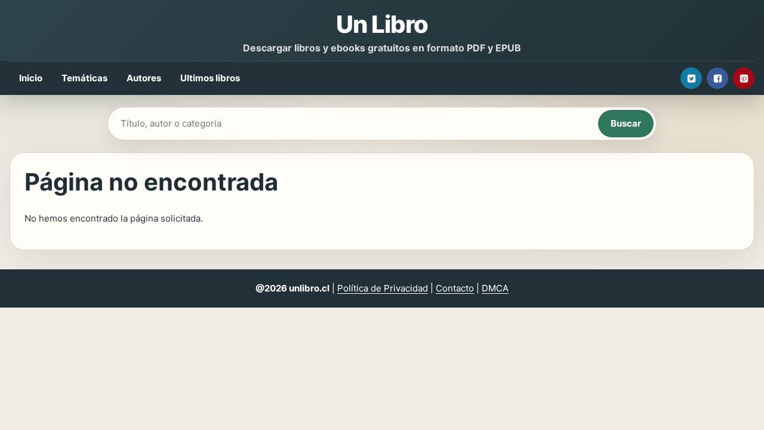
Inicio (30, 78)
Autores (144, 78)
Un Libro (382, 24)
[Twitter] (691, 78)
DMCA (495, 288)
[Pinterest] (743, 78)
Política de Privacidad (382, 288)
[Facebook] (717, 78)
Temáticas (84, 78)
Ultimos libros (210, 78)
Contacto (455, 288)
